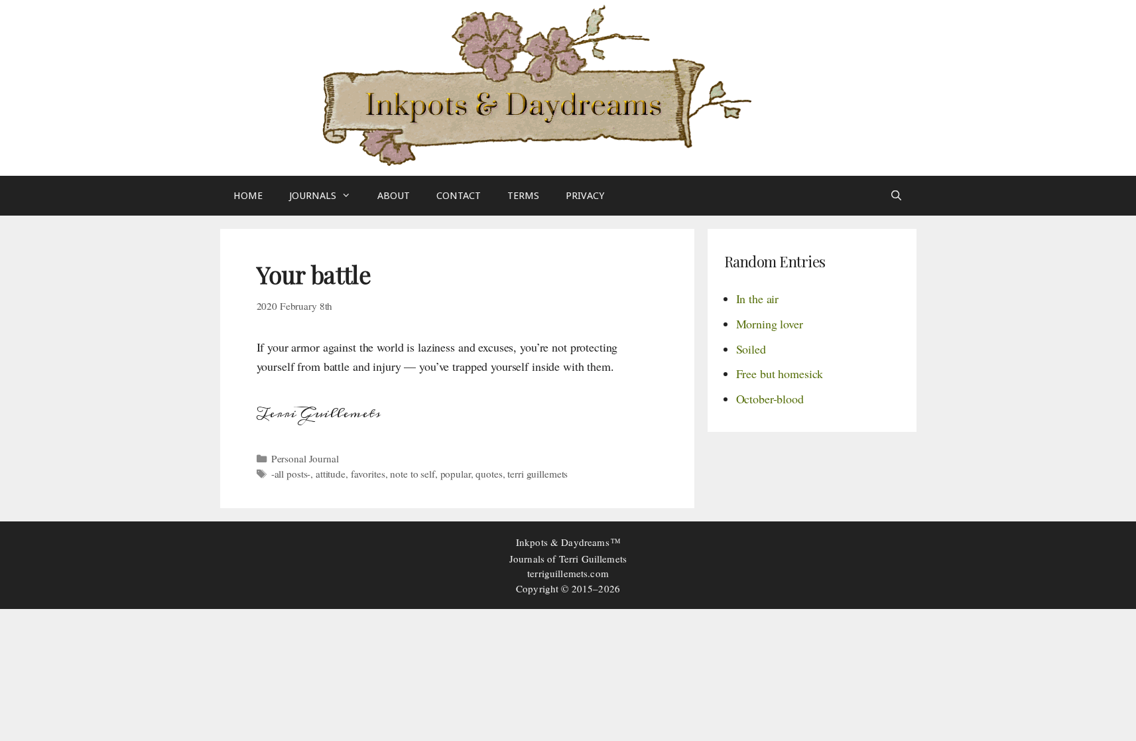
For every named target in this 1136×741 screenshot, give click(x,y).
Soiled (751, 349)
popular (455, 473)
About (393, 196)
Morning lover (769, 324)
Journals (312, 196)
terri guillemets (537, 473)
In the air (757, 298)
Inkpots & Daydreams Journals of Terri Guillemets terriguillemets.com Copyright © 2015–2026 (568, 565)
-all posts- (291, 473)
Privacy (585, 196)
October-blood (770, 399)
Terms (523, 196)
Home (248, 196)
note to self (412, 473)
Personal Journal (305, 458)
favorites (368, 473)
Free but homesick (780, 373)
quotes (488, 473)
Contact (458, 196)
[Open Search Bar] (896, 196)
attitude (331, 473)
